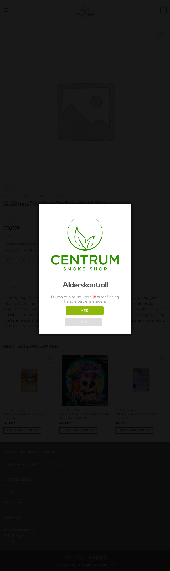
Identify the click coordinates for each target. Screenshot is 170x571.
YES (84, 311)
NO (84, 322)
